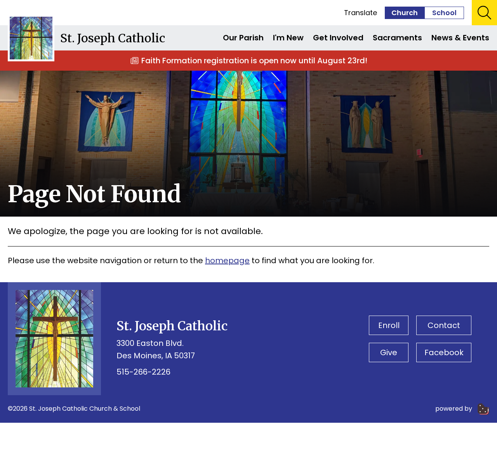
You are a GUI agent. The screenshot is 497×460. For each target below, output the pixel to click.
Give (388, 352)
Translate (360, 12)
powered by (454, 408)
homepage (227, 260)
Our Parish (243, 37)
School (444, 12)
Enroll (389, 325)
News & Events (460, 37)
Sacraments (397, 37)
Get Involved (338, 37)
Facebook (444, 352)
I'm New (288, 37)
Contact (443, 325)
